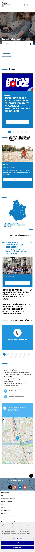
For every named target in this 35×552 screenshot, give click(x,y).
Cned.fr (3, 507)
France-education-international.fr (9, 516)
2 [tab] (8, 354)
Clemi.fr (3, 513)
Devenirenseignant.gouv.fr (8, 498)
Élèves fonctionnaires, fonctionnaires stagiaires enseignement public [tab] (26, 132)
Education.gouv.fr (5, 496)
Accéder (17, 283)
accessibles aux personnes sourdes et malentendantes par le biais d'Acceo (17, 380)
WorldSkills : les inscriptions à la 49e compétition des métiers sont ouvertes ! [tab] (22, 132)
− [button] (3, 422)
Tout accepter (17, 548)
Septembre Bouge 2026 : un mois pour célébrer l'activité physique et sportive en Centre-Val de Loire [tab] (9, 132)
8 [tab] (11, 357)
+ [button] (3, 420)
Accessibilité (27, 5)
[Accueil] (6, 4)
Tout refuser (17, 543)
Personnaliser (17, 538)
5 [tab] (21, 354)
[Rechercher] (24, 5)
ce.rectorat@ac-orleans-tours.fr (16, 396)
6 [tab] (25, 354)
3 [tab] (12, 354)
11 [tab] (24, 357)
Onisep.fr (3, 504)
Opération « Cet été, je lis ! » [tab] (18, 132)
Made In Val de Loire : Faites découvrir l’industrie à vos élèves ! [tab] (13, 132)
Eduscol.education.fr (6, 501)
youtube (25, 487)
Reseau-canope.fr (5, 510)
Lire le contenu (17, 180)
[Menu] (31, 5)
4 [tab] (16, 354)
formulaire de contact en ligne (11, 385)
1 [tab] (4, 354)
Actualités (6, 55)
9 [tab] (15, 357)
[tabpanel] (17, 100)
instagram (15, 487)
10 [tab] (20, 357)
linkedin (20, 487)
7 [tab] (29, 354)
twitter (10, 487)
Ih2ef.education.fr (5, 519)
